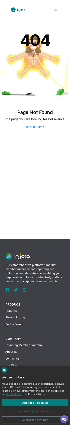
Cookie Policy (14, 394)
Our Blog (11, 365)
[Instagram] (24, 290)
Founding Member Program (23, 345)
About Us (11, 351)
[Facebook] (7, 290)
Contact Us (12, 358)
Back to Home (35, 127)
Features (11, 311)
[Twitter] (16, 290)
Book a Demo (13, 324)
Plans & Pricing (15, 317)
